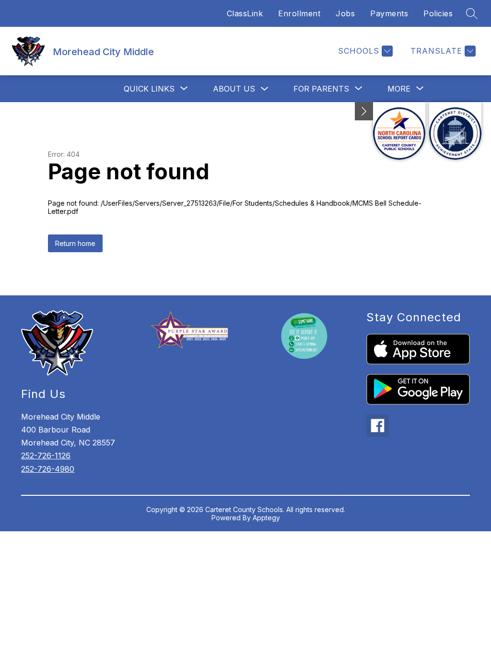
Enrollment (299, 13)
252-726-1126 (45, 455)
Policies (438, 13)
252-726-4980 (47, 469)
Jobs (345, 13)
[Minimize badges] (364, 111)
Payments (389, 13)
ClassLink (245, 13)
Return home (75, 243)
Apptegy (266, 518)
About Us (234, 89)
